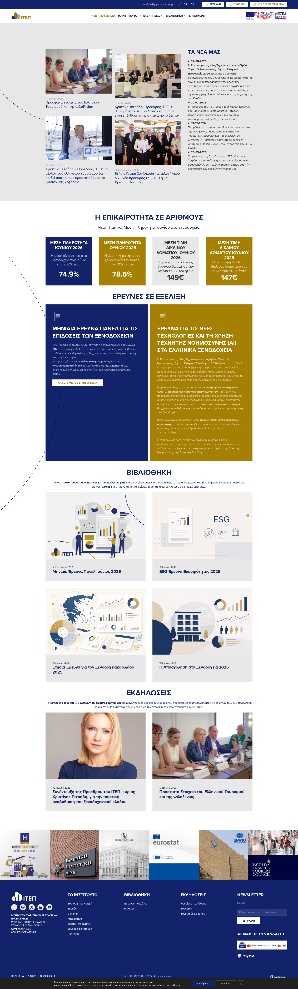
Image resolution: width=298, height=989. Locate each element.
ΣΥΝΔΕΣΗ (239, 4)
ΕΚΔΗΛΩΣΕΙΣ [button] (151, 16)
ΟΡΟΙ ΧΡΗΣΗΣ (48, 976)
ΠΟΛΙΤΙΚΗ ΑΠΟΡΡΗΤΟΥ (24, 976)
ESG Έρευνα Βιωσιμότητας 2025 (189, 571)
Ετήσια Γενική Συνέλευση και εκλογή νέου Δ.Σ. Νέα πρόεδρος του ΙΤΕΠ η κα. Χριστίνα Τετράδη (147, 177)
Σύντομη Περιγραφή (80, 903)
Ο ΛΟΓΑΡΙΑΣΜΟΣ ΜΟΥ (271, 4)
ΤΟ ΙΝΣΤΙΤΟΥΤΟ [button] (127, 16)
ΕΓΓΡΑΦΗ (215, 4)
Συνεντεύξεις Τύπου (193, 914)
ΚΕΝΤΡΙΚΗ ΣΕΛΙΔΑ (103, 16)
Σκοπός (72, 908)
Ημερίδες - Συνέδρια (193, 903)
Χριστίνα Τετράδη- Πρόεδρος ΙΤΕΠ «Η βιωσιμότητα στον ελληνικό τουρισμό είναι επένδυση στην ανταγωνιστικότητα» (147, 111)
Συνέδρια (186, 908)
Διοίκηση (73, 914)
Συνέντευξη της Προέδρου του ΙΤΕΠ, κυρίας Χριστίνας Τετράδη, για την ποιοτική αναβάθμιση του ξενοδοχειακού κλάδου (93, 796)
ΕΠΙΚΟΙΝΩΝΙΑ (197, 16)
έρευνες (145, 482)
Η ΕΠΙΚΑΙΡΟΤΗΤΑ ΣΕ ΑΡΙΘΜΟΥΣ (149, 217)
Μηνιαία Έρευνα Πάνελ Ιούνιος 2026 (86, 571)
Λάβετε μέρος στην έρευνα (77, 383)
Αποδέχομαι (202, 983)
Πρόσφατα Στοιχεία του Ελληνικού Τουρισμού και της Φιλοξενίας (73, 104)
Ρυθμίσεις (226, 983)
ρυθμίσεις (176, 985)
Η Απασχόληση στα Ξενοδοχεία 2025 (194, 667)
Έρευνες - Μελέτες (135, 903)
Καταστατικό (75, 919)
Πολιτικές (73, 934)
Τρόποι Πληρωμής (79, 924)
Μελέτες (129, 908)
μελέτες (107, 486)
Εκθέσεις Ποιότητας (80, 929)
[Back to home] (21, 16)
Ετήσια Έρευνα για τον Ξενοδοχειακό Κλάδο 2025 (93, 670)
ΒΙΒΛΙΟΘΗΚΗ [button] (174, 16)
